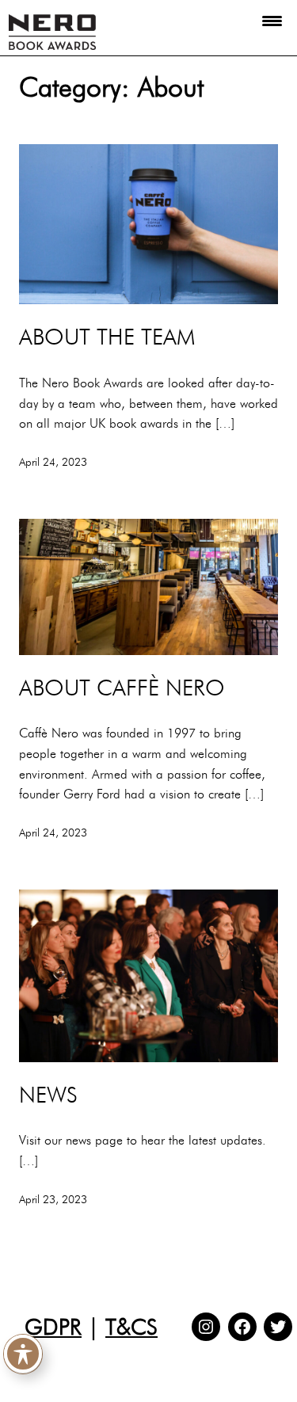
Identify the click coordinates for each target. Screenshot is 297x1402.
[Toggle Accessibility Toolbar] (23, 1354)
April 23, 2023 (53, 1199)
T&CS (131, 1326)
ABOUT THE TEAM (107, 336)
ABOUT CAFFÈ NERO (122, 687)
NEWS (48, 1094)
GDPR (53, 1326)
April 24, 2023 (53, 462)
